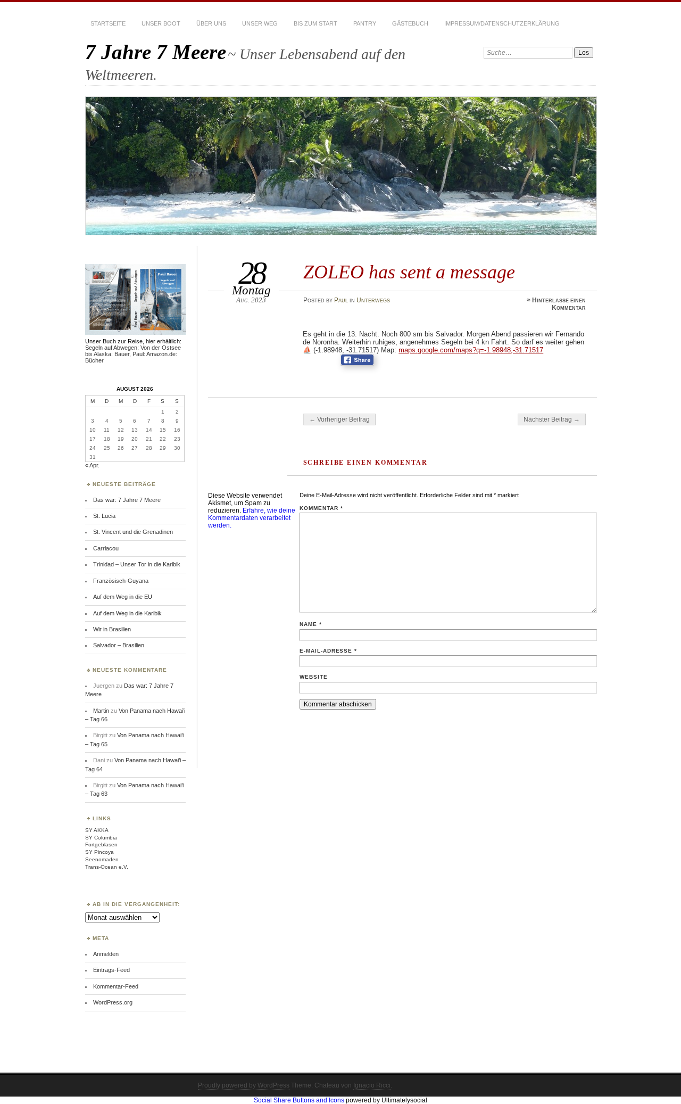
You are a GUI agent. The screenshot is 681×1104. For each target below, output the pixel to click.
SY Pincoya (99, 852)
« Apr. (92, 465)
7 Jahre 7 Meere (155, 51)
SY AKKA (97, 830)
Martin (101, 710)
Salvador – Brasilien (118, 645)
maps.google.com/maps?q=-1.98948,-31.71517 (470, 350)
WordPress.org (112, 1002)
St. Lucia (104, 516)
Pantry (364, 23)
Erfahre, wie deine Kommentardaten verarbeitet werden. (251, 518)
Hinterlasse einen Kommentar (559, 303)
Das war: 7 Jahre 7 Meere (127, 500)
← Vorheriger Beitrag (339, 419)
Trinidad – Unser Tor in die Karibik (136, 564)
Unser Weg (260, 23)
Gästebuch (410, 23)
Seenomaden (102, 859)
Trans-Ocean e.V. (106, 867)
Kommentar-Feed (115, 986)
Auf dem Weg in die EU (122, 597)
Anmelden (106, 954)
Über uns (211, 23)
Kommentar (321, 508)
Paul (341, 300)
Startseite (108, 23)
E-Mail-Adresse (329, 651)
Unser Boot (161, 23)
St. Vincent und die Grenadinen (133, 532)
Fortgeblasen (101, 844)
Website (314, 677)
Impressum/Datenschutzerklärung (502, 23)
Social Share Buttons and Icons (299, 1100)
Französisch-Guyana (120, 581)
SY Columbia (101, 838)
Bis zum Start (315, 23)
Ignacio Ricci (372, 1085)
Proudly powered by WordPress (243, 1085)
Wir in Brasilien (112, 629)
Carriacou (106, 548)
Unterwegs (373, 300)
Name (311, 624)
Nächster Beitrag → (552, 419)
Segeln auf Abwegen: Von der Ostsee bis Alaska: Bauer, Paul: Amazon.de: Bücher (133, 354)
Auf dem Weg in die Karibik (127, 613)
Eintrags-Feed (111, 970)
